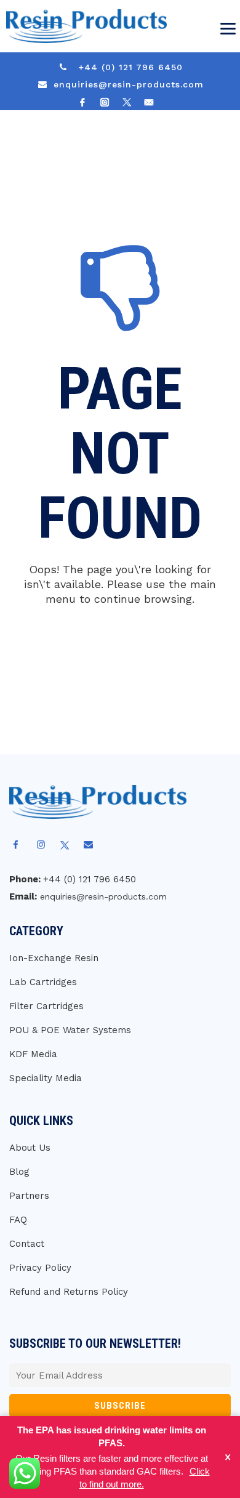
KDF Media (33, 1054)
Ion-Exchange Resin (53, 958)
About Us (29, 1147)
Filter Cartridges (46, 1006)
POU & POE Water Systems (70, 1030)
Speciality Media (45, 1078)
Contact (26, 1243)
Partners (29, 1195)
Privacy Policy (40, 1267)
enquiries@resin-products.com (129, 84)
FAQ (18, 1219)
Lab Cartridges (43, 982)
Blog (19, 1171)
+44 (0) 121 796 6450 (130, 67)
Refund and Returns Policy (68, 1291)
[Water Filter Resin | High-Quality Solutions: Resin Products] (83, 26)
